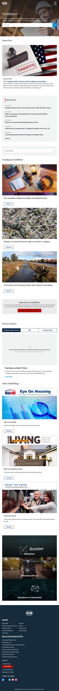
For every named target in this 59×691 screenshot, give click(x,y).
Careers (21, 626)
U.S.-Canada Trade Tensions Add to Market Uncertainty (24, 82)
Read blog (9, 431)
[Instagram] (16, 679)
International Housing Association (10, 652)
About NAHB (5, 623)
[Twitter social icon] (6, 679)
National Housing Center (8, 654)
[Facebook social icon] (3, 679)
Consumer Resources (7, 630)
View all (7, 138)
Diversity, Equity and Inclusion (9, 626)
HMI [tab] (29, 330)
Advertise (21, 623)
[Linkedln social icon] (9, 679)
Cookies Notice (23, 630)
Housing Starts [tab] (48, 330)
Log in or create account (29, 310)
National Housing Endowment (9, 657)
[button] (55, 25)
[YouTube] (13, 679)
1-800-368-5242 (6, 664)
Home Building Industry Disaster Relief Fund (13, 645)
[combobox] (27, 25)
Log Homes (5, 633)
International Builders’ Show (9, 640)
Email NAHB (7, 666)
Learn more (8, 377)
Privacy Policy (22, 628)
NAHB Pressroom (6, 628)
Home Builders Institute (8, 647)
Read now (8, 204)
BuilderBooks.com (6, 642)
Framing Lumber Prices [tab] (11, 330)
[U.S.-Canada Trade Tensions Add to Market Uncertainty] (29, 60)
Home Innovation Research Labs (10, 649)
